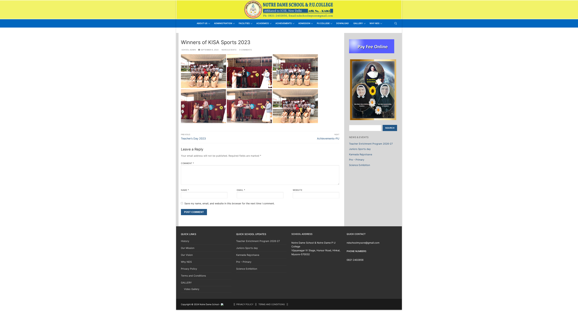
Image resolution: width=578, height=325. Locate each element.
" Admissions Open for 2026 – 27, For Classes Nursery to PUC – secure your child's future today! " (258, 30)
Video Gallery (191, 289)
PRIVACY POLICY (244, 304)
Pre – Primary (356, 159)
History (185, 241)
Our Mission (187, 247)
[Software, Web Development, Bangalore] (222, 304)
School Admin (188, 50)
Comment (187, 163)
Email (241, 190)
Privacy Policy (189, 268)
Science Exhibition (359, 165)
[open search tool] (395, 23)
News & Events (228, 50)
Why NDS (186, 261)
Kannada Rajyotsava (360, 154)
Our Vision (187, 254)
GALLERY (186, 282)
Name (185, 190)
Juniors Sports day (360, 148)
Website (297, 190)
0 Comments (245, 50)
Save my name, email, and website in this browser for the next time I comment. (229, 203)
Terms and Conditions (193, 275)
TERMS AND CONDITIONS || (273, 304)
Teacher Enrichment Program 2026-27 (371, 143)
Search (389, 128)
